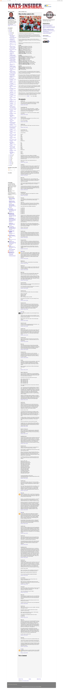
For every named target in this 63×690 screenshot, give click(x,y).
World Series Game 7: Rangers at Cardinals (12, 41)
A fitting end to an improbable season (12, 39)
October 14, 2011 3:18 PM (24, 544)
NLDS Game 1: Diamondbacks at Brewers (12, 153)
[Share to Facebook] (35, 96)
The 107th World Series (12, 73)
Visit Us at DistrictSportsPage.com (12, 233)
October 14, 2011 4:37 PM (24, 617)
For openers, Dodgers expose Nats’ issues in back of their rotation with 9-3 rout (12, 215)
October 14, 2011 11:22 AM (24, 300)
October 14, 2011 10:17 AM (24, 263)
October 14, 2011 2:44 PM (24, 533)
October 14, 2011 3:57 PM (24, 584)
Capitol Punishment (12, 235)
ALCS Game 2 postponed (12, 108)
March (10, 161)
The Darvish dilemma (12, 48)
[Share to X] (34, 96)
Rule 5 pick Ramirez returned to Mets (12, 74)
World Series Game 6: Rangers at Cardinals (12, 47)
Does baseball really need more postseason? (12, 57)
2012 (9, 30)
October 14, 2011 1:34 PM (24, 433)
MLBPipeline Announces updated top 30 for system (12, 202)
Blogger (40, 686)
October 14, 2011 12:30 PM (24, 349)
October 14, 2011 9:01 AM (24, 228)
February (11, 162)
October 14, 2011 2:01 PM (24, 490)
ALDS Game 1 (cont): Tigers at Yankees (12, 147)
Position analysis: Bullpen (12, 117)
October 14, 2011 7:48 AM (24, 121)
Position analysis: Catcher (12, 139)
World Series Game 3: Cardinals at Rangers (12, 61)
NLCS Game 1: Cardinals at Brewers (12, 110)
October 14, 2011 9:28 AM (24, 237)
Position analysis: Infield (12, 134)
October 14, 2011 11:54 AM (24, 326)
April (10, 160)
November (11, 33)
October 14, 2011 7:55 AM (24, 127)
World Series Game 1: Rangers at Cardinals (12, 72)
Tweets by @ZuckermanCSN (47, 36)
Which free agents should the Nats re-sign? (12, 38)
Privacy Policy (15, 684)
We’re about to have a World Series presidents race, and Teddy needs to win (12, 210)
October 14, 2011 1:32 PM (24, 426)
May (10, 159)
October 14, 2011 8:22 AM (24, 189)
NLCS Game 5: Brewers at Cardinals (12, 83)
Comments (10, 170)
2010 (9, 165)
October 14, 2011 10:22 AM (24, 269)
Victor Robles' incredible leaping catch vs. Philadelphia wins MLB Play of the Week (48, 29)
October (11, 34)
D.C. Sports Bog (11, 226)
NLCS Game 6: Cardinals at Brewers (12, 79)
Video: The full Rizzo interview (12, 64)
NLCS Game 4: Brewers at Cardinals (12, 88)
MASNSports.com (11, 241)
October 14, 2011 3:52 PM (24, 575)
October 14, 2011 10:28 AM (24, 280)
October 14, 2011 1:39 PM (24, 443)
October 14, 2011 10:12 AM (24, 258)
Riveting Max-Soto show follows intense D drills (12, 224)
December (11, 32)
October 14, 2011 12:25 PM (24, 341)
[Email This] (32, 96)
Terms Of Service (10, 684)
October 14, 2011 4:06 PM (24, 603)
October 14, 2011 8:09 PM (24, 646)
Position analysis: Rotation (11, 121)
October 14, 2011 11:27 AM (24, 309)
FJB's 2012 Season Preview (12, 239)
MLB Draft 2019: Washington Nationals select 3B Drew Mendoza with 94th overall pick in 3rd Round (12, 220)
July (10, 157)
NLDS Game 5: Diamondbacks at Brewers (12, 116)
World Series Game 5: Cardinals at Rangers (12, 55)
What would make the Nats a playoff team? (12, 107)
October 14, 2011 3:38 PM (24, 557)
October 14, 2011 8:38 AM (24, 195)
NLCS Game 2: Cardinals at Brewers (12, 103)
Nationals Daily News (12, 249)
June (10, 158)
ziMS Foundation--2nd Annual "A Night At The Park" (12, 247)
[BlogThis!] (33, 96)
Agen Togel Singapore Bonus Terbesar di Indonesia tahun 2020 (12, 206)
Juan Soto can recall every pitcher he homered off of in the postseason (48, 25)
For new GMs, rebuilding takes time (12, 92)
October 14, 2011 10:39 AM (24, 288)
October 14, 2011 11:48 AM (24, 320)
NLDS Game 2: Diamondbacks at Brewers (12, 143)
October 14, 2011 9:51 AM (24, 248)
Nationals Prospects (12, 198)
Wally (21, 512)
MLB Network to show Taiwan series (12, 51)
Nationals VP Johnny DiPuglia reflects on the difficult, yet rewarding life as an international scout (49, 27)
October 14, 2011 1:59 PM (24, 478)
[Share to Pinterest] (36, 96)
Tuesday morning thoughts (11, 53)
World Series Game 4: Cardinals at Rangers (12, 59)
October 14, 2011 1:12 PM (24, 369)
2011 (9, 31)
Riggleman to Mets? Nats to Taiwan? (12, 101)
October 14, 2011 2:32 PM (24, 523)
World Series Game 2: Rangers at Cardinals (12, 66)
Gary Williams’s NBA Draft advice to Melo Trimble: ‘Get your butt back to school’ (12, 228)
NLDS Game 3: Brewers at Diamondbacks (12, 127)
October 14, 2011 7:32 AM (24, 114)
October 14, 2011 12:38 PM (24, 357)
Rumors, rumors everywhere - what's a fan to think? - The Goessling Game (12, 243)
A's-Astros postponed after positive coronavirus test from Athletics (47, 33)
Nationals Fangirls (11, 204)
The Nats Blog (11, 254)
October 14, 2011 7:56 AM (24, 162)
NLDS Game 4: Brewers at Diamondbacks (12, 122)
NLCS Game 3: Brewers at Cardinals (12, 94)
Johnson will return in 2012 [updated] (12, 36)
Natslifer (22, 251)
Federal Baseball (11, 218)
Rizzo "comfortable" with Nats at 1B (12, 68)
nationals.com (11, 223)
